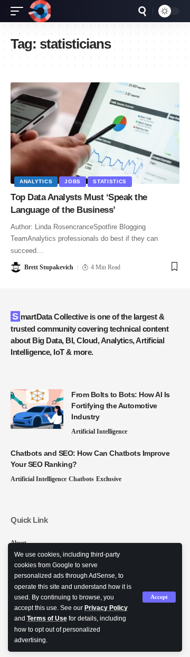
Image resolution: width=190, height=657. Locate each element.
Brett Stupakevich (48, 267)
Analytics (36, 181)
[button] (159, 597)
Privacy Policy (106, 608)
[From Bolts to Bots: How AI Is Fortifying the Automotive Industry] (37, 409)
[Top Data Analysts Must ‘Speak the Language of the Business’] (95, 133)
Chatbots (81, 479)
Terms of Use (47, 618)
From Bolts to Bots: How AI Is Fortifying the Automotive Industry (120, 405)
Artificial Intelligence (99, 431)
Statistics (110, 181)
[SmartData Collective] (39, 11)
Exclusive (108, 479)
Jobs (72, 181)
